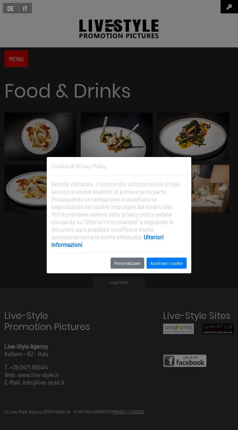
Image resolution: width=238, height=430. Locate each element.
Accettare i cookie (166, 263)
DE (10, 8)
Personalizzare (127, 263)
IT (25, 8)
